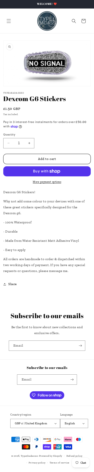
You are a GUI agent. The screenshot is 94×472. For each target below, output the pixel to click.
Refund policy (74, 455)
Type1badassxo (29, 455)
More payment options (47, 181)
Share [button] (12, 284)
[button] (9, 21)
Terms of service (59, 462)
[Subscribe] (80, 345)
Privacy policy (37, 462)
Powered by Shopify (51, 455)
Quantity (9, 134)
